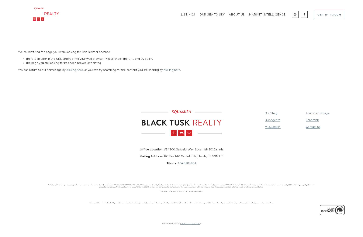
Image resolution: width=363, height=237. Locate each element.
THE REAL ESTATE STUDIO (190, 224)
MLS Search (273, 127)
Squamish (312, 120)
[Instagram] (295, 14)
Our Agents (272, 120)
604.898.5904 (187, 163)
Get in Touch (329, 14)
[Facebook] (304, 14)
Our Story (271, 113)
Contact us (313, 127)
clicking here (74, 70)
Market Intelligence (267, 14)
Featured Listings (317, 113)
